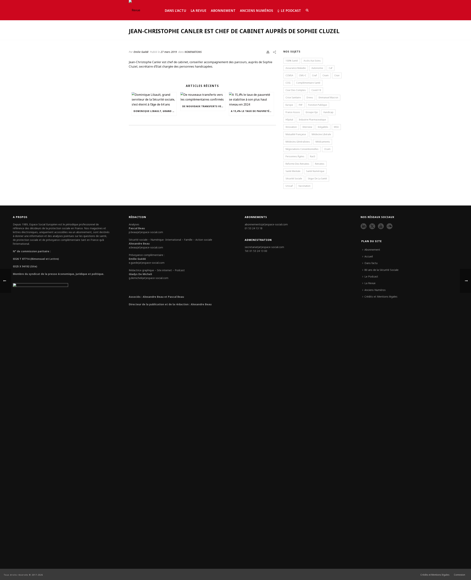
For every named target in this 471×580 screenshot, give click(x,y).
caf (330, 68)
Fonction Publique (317, 104)
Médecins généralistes (298, 141)
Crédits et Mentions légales (380, 296)
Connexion (459, 574)
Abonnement (223, 10)
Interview (307, 127)
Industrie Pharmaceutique (312, 119)
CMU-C (302, 75)
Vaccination (304, 185)
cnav (336, 75)
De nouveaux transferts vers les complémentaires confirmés (203, 106)
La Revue (198, 10)
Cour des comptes (296, 90)
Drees (310, 97)
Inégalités (323, 127)
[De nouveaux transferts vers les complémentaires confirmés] (202, 97)
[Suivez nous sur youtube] (381, 226)
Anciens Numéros (256, 10)
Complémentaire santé (308, 82)
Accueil (368, 256)
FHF (300, 104)
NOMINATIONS (193, 52)
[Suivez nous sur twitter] (372, 226)
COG (288, 82)
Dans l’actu (175, 10)
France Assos (293, 112)
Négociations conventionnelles (302, 149)
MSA (336, 127)
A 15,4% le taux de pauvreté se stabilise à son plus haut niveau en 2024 (252, 111)
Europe (289, 104)
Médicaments (323, 141)
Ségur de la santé (317, 178)
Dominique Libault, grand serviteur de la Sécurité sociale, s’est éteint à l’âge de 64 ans (155, 111)
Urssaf (289, 185)
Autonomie (317, 68)
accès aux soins (312, 60)
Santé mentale (293, 171)
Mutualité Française (296, 134)
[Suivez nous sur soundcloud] (389, 226)
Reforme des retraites (297, 163)
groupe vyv (312, 112)
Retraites (319, 163)
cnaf (314, 75)
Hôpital (289, 119)
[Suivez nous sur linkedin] (363, 226)
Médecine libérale (321, 134)
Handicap (328, 112)
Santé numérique (315, 171)
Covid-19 (316, 90)
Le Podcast (291, 10)
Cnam (326, 75)
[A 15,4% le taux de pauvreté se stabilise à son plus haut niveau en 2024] (251, 99)
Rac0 (312, 156)
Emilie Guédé (141, 52)
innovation (291, 127)
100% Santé (292, 60)
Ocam (327, 149)
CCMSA (289, 75)
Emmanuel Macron (328, 97)
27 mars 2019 (169, 52)
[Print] (267, 51)
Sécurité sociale (294, 178)
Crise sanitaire (293, 97)
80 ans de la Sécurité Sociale (381, 270)
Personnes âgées (295, 156)
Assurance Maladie (296, 68)
